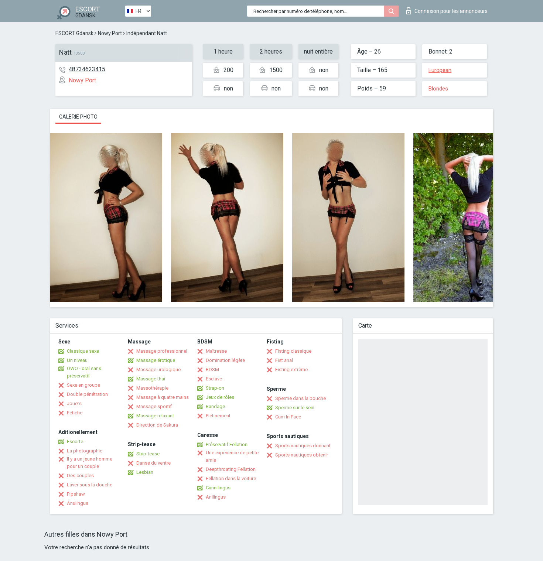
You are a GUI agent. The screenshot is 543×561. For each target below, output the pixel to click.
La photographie (84, 451)
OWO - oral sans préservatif (84, 372)
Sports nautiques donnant (303, 445)
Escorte (75, 441)
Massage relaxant (155, 415)
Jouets (74, 403)
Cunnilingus (218, 487)
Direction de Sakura (157, 425)
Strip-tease (148, 453)
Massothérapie (152, 388)
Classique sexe (83, 351)
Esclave (214, 379)
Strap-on (215, 388)
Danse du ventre (153, 463)
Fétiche (74, 412)
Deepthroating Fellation (231, 469)
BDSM (212, 369)
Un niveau (77, 360)
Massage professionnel (161, 351)
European (439, 70)
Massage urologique (158, 369)
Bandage (215, 406)
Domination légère (225, 360)
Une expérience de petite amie (232, 456)
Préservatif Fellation (226, 444)
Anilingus (216, 497)
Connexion (451, 11)
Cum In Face (288, 417)
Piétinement (218, 415)
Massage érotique (155, 360)
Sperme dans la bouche (300, 398)
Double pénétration (87, 394)
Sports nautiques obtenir (301, 455)
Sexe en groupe (83, 385)
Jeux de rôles (220, 397)
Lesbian (144, 472)
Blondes (438, 88)
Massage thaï (150, 379)
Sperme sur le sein (294, 407)
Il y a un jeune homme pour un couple (89, 462)
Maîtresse (216, 351)
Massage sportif (154, 406)
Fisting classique (293, 351)
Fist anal (284, 360)
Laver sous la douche (89, 485)
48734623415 (87, 69)
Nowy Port (110, 33)
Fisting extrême (291, 369)
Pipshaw (76, 494)
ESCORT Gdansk (74, 33)
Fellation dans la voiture (231, 478)
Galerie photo (78, 117)
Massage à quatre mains (162, 397)
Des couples (80, 475)
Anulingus (77, 503)
